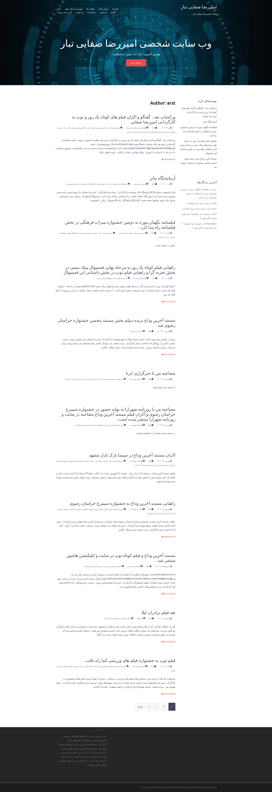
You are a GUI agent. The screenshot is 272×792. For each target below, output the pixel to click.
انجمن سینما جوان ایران (99, 461)
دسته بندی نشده (139, 184)
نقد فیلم (103, 12)
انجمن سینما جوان (98, 127)
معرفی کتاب (103, 9)
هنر (75, 184)
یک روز (129, 132)
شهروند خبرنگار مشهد (74, 9)
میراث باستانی (163, 237)
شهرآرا (99, 425)
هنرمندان (129, 127)
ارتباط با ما (91, 12)
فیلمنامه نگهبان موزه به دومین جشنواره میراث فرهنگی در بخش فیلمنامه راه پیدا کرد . (198, 131)
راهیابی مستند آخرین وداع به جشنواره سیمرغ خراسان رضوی (122, 503)
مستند (60, 509)
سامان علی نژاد (70, 127)
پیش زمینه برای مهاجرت (197, 203)
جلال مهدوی (81, 127)
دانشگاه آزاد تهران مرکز (86, 184)
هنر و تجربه (145, 132)
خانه (59, 9)
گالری (113, 12)
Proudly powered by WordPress (157, 787)
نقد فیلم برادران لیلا (158, 612)
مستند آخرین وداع (79, 379)
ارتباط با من (136, 63)
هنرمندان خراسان (82, 425)
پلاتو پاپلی (137, 132)
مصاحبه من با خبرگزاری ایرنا (150, 373)
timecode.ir (210, 223)
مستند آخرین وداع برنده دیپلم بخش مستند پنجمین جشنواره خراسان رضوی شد (199, 163)
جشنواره (94, 233)
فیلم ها (115, 9)
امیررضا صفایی (116, 566)
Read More (169, 159)
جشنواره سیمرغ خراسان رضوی (76, 509)
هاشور (95, 566)
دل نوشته (79, 12)
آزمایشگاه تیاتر (162, 178)
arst (153, 127)
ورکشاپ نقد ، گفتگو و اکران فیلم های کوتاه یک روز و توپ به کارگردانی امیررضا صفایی (199, 112)
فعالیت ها (90, 9)
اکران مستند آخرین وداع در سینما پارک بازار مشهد (132, 455)
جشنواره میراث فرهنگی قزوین (78, 233)
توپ (88, 127)
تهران (113, 184)
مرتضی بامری (104, 566)
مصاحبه (68, 379)
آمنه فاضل (120, 379)
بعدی (140, 706)
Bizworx (181, 787)
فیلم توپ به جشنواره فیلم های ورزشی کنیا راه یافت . (129, 660)
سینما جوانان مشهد (70, 666)
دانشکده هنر (101, 184)
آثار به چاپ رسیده (64, 12)
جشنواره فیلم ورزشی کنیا (104, 666)
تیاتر (108, 184)
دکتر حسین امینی (93, 379)
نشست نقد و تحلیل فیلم (160, 132)
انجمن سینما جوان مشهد (79, 461)
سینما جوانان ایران (86, 666)
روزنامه (105, 425)
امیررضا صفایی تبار (199, 6)
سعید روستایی (125, 618)
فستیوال (109, 278)
